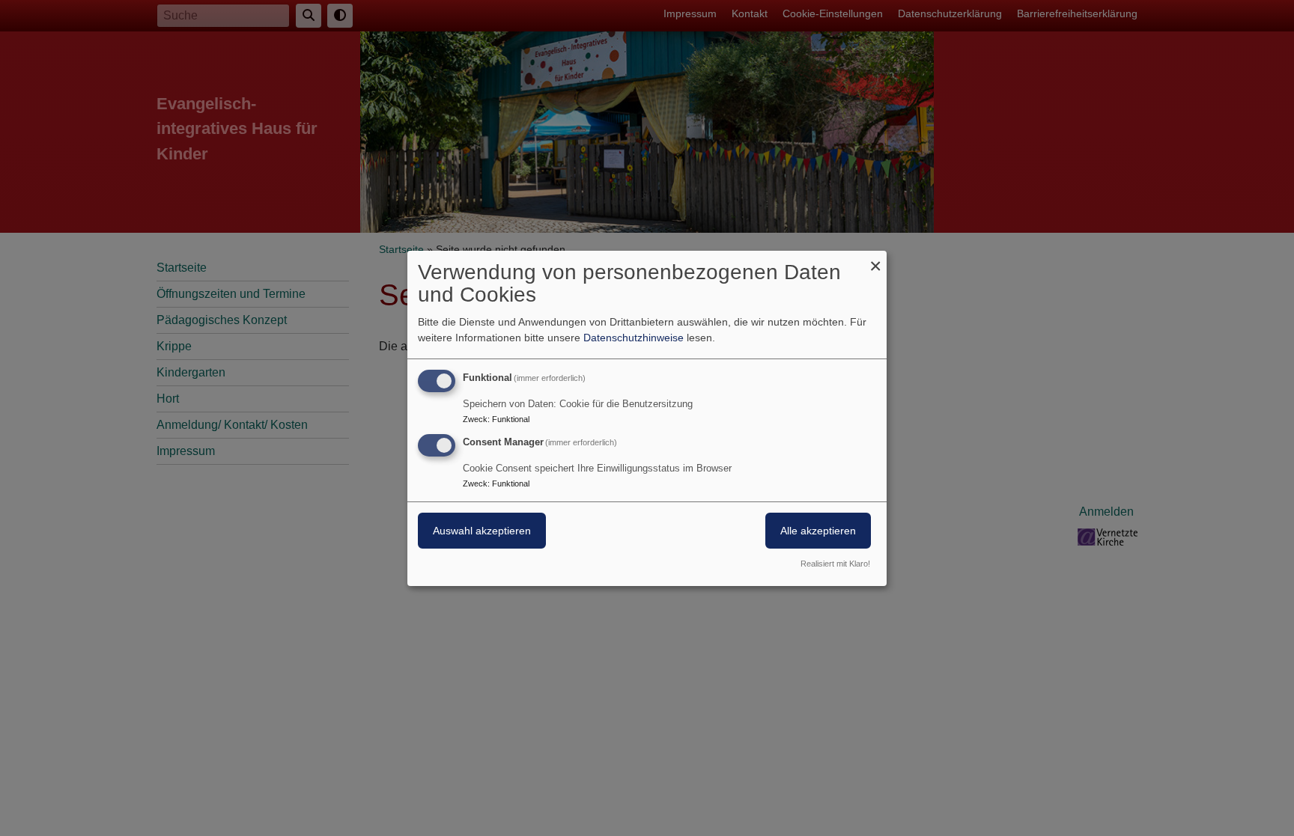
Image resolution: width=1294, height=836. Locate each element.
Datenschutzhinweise (633, 338)
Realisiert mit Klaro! (835, 563)
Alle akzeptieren (818, 531)
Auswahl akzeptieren (482, 531)
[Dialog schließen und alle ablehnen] (875, 259)
